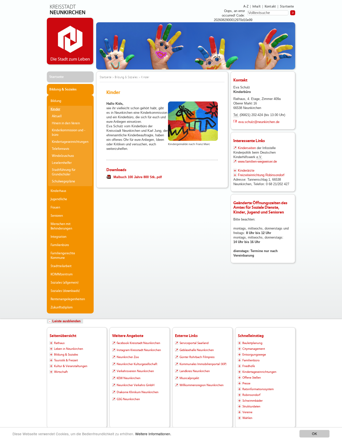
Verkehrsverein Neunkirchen (135, 371)
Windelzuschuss (63, 156)
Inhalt (256, 7)
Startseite (287, 7)
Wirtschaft (61, 372)
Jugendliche (59, 199)
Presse (246, 383)
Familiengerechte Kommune (63, 255)
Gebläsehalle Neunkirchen (197, 350)
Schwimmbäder (252, 400)
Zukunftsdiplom (62, 307)
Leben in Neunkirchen (68, 349)
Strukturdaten (251, 406)
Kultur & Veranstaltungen (70, 366)
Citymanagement (253, 349)
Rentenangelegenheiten (68, 299)
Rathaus (59, 343)
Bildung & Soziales (63, 89)
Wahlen (247, 418)
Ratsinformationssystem (258, 389)
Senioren (57, 216)
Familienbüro (60, 245)
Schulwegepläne (63, 181)
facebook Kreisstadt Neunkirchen (138, 343)
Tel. (236, 115)
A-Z (245, 7)
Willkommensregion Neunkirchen (202, 385)
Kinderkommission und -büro (68, 132)
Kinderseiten (247, 148)
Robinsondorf (251, 395)
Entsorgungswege (254, 354)
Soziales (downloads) (65, 291)
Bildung (56, 101)
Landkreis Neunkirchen (195, 371)
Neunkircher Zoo (128, 357)
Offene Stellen (251, 377)
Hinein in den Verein (66, 123)
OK (314, 433)
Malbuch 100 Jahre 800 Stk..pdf (137, 177)
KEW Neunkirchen (128, 378)
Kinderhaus (58, 191)
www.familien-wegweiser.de (257, 161)
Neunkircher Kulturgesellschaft (137, 364)
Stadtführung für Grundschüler (63, 172)
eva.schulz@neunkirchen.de (258, 122)
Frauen (55, 207)
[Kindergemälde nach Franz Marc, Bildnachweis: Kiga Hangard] (193, 121)
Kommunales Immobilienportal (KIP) (203, 364)
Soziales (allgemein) (65, 283)
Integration (58, 237)
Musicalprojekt (189, 378)
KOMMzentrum (62, 274)
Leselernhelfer (62, 163)
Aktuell (57, 116)
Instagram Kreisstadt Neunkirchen (139, 350)
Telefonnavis (60, 149)
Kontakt (270, 7)
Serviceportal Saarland (194, 343)
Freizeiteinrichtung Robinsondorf (261, 175)
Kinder (55, 109)
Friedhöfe (248, 366)
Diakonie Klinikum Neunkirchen (137, 392)
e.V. (259, 157)
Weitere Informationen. (153, 433)
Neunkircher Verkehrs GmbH (135, 385)
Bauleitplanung (252, 343)
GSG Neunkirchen (128, 399)
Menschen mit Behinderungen (61, 226)
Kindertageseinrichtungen (70, 142)
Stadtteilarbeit (61, 266)
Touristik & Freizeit (66, 360)
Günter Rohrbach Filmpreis (197, 357)
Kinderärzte (246, 170)
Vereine (247, 412)
